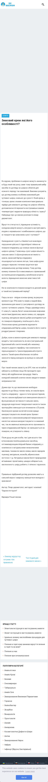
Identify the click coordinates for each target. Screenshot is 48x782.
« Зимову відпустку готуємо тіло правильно (12, 559)
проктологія (9, 718)
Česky (32, 763)
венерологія (9, 714)
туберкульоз (10, 688)
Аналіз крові (9, 675)
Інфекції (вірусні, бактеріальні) (17, 749)
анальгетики (10, 670)
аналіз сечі (9, 692)
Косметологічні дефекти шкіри (18, 732)
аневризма (9, 727)
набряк (7, 745)
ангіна (7, 736)
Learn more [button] (30, 771)
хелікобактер (10, 705)
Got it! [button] (24, 777)
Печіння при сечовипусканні (16, 656)
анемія (7, 723)
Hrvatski (42, 763)
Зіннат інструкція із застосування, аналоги (22, 633)
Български (21, 763)
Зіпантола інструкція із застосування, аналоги (24, 628)
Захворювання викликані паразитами (21, 696)
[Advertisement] (24, 34)
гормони (8, 701)
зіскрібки (8, 710)
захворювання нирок (13, 740)
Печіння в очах (10, 651)
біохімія (7, 679)
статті (5, 116)
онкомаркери (10, 683)
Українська (9, 763)
